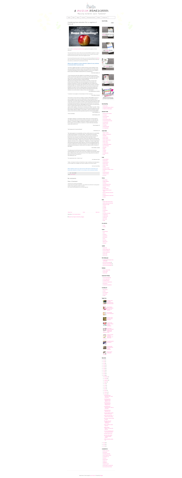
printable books (105, 153)
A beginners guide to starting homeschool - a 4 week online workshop (108, 336)
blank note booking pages (107, 265)
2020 (104, 365)
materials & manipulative (107, 284)
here (98, 58)
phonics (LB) (105, 255)
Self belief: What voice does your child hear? (110, 318)
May (105, 387)
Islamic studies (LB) (106, 252)
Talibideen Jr (105, 462)
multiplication (105, 214)
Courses (83, 17)
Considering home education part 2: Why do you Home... (109, 407)
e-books (104, 151)
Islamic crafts (105, 141)
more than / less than (106, 213)
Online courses (105, 123)
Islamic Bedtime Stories (107, 455)
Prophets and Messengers (107, 108)
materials (104, 243)
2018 (104, 368)
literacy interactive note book (108, 192)
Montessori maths (106, 204)
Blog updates (105, 289)
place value (105, 219)
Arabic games (105, 160)
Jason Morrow (92, 475)
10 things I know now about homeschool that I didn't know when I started (108, 302)
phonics (104, 194)
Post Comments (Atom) (76, 214)
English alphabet (106, 181)
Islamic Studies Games (107, 140)
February (106, 392)
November (106, 376)
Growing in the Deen (106, 453)
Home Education (72, 174)
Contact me (104, 17)
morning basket (105, 128)
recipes (104, 295)
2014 (104, 375)
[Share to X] (74, 172)
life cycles (104, 240)
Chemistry (104, 234)
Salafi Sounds (105, 459)
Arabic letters (105, 105)
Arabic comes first (106, 450)
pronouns (104, 175)
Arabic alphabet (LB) (106, 249)
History (104, 291)
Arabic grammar (106, 162)
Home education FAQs (107, 119)
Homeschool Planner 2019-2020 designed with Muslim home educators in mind (108, 330)
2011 (104, 446)
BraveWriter (105, 452)
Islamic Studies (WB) (106, 270)
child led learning (106, 126)
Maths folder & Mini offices (108, 201)
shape (104, 220)
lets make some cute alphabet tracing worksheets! (107, 422)
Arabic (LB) (105, 247)
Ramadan (104, 147)
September (106, 380)
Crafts (104, 225)
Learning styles (105, 122)
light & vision (105, 241)
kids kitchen (105, 294)
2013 (104, 442)
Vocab (104, 170)
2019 (104, 366)
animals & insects (106, 172)
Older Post (97, 212)
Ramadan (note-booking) (107, 263)
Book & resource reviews (107, 113)
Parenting (104, 125)
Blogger (101, 475)
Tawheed (104, 150)
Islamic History (105, 137)
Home (69, 17)
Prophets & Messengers (107, 144)
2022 (104, 361)
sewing (104, 226)
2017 (104, 370)
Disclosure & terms (91, 17)
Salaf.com (104, 458)
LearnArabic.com (106, 456)
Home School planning (107, 277)
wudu (104, 154)
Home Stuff (105, 117)
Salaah (104, 148)
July (105, 383)
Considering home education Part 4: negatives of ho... (107, 400)
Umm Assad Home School (107, 466)
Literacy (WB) (105, 271)
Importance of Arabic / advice (108, 169)
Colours (104, 166)
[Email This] (72, 172)
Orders (98, 17)
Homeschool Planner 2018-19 (108, 107)
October (105, 378)
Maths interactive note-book (108, 203)
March (105, 390)
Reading (104, 187)
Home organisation (106, 279)
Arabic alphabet (105, 159)
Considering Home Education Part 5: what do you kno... (108, 396)
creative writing (105, 188)
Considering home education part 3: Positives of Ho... (107, 403)
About (78, 17)
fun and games (105, 292)
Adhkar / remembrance (107, 134)
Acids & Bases (105, 231)
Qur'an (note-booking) (107, 262)
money (104, 211)
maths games (105, 210)
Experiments (105, 235)
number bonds (105, 216)
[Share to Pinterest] (75, 172)
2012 (104, 444)
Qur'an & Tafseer (106, 145)
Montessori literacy (106, 185)
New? (73, 17)
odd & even (105, 217)
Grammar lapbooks (106, 250)
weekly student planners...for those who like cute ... (108, 428)
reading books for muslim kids (108, 195)
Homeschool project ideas (107, 120)
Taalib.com (105, 461)
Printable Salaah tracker (108, 433)
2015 (104, 373)
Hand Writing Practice (107, 184)
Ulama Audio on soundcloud (108, 465)
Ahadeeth (104, 135)
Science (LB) (105, 253)
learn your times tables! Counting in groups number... (108, 436)
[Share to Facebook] (74, 172)
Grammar (104, 182)
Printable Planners (106, 280)
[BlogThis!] (73, 172)
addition (104, 206)
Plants (104, 238)
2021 (104, 363)
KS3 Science (105, 237)
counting (104, 207)
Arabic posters (105, 163)
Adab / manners (105, 132)
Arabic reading (105, 165)
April (105, 388)
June (105, 385)
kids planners (105, 283)
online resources (106, 173)
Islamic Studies (105, 138)
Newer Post (70, 212)
